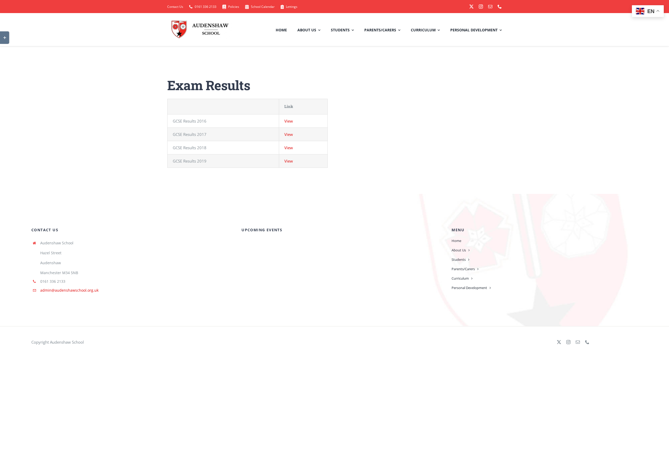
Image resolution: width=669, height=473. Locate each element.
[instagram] (481, 6)
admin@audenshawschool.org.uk (69, 290)
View (288, 121)
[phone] (500, 6)
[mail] (490, 6)
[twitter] (471, 6)
